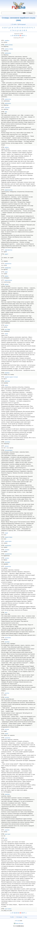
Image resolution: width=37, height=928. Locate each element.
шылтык (7, 693)
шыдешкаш (8, 545)
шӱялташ (7, 381)
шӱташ (6, 284)
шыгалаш (7, 442)
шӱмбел (7, 40)
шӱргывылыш (8, 250)
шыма (6, 733)
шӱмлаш (7, 107)
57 (24, 35)
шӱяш (6, 385)
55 (20, 35)
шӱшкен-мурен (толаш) (11, 377)
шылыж (7, 729)
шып (6, 838)
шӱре (6, 272)
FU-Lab (17, 920)
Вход (26, 917)
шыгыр (7, 446)
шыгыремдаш (8, 450)
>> (26, 35)
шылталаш (8, 637)
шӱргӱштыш (8, 263)
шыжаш (7, 558)
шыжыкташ (8, 566)
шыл (6, 612)
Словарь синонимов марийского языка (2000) (18, 18)
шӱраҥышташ (8, 190)
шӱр (6, 111)
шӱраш (7, 147)
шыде (6, 533)
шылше (7, 697)
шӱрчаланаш (8, 280)
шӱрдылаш (8, 267)
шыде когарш (8, 537)
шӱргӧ (6, 254)
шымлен (7, 830)
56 (22, 35)
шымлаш (7, 794)
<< (11, 35)
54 (18, 35)
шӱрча (6, 276)
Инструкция (22, 24)
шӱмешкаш (8, 53)
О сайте (14, 24)
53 (16, 35)
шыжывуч (7, 562)
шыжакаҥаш (8, 554)
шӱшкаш (7, 372)
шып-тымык (8, 909)
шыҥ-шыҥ (7, 834)
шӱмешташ (8, 99)
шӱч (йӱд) (7, 329)
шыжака (7, 549)
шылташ (7, 642)
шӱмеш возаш (9, 44)
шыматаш (7, 738)
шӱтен (6, 325)
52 (14, 35)
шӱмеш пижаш (9, 49)
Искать (31, 13)
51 (13, 35)
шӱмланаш (8, 103)
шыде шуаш (8, 541)
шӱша (6, 333)
